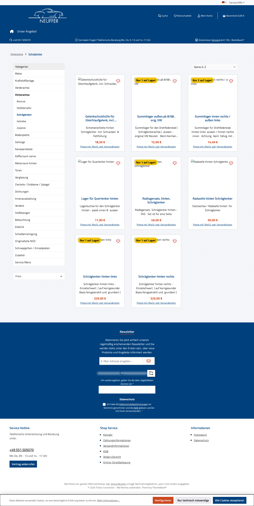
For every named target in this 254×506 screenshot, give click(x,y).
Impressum (200, 435)
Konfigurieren (163, 500)
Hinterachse (22, 95)
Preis (18, 276)
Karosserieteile (23, 149)
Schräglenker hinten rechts (156, 276)
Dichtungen (22, 191)
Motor (18, 73)
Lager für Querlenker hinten (99, 198)
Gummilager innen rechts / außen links (212, 118)
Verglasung (21, 177)
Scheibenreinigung (26, 234)
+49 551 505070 (22, 449)
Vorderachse (22, 88)
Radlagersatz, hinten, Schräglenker (156, 200)
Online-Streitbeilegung (116, 462)
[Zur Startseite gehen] (48, 16)
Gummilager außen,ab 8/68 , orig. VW (156, 118)
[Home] (12, 31)
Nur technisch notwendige (193, 500)
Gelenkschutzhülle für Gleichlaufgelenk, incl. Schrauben (100, 118)
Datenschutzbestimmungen (133, 404)
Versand (215, 40)
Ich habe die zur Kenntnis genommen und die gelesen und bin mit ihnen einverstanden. (129, 407)
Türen (18, 170)
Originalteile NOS (25, 241)
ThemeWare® (159, 487)
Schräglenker (24, 115)
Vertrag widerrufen (23, 464)
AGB (136, 408)
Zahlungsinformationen (117, 440)
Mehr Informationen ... (108, 500)
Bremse (21, 101)
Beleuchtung (22, 220)
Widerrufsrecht (112, 457)
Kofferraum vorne (25, 156)
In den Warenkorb (100, 145)
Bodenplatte (22, 135)
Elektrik (19, 227)
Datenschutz (201, 440)
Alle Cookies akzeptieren (229, 500)
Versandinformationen (116, 446)
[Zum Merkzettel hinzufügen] (118, 80)
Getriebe (21, 121)
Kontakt (107, 435)
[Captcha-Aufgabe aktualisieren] (151, 373)
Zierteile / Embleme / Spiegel (32, 184)
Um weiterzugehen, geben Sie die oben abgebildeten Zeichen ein (127, 382)
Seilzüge (20, 142)
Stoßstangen (22, 213)
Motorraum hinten (26, 163)
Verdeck (19, 206)
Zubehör (21, 128)
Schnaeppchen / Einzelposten (32, 248)
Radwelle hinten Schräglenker (213, 198)
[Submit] (149, 361)
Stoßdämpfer (24, 108)
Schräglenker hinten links (100, 276)
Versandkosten (118, 484)
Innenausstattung (25, 198)
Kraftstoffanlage (24, 80)
